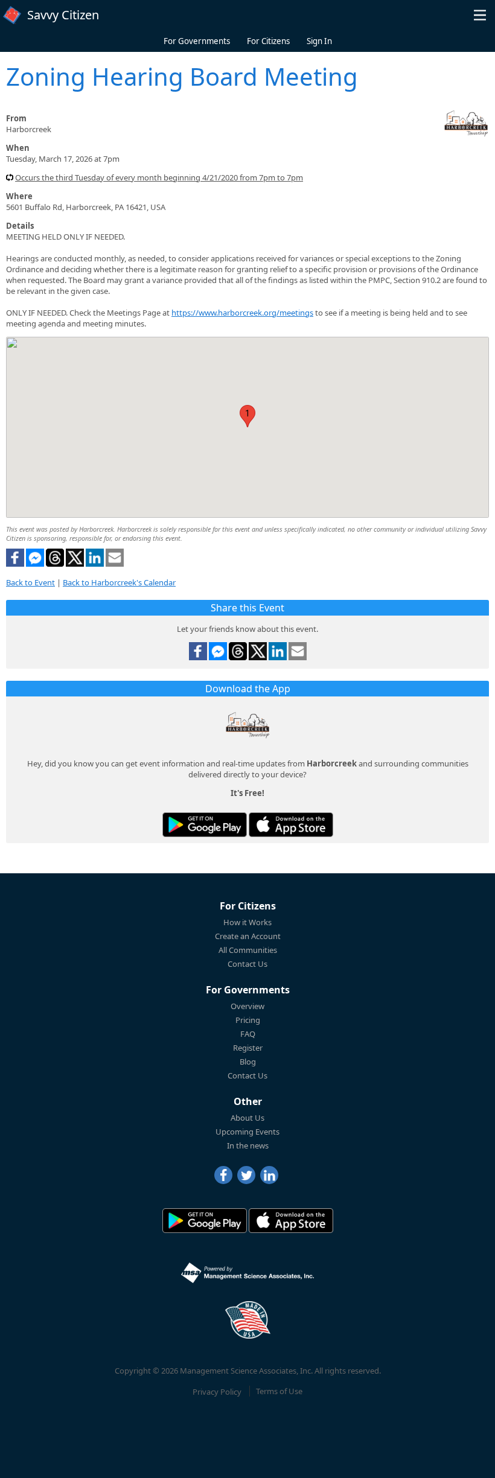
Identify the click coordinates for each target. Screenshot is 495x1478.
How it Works (247, 922)
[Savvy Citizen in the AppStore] (291, 824)
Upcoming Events (247, 1131)
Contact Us (247, 963)
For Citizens (268, 41)
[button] (480, 15)
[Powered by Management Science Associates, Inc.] (247, 1273)
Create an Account (248, 936)
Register (248, 1047)
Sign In (319, 41)
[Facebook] (223, 1175)
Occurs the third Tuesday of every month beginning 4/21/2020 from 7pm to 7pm (159, 177)
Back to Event (30, 582)
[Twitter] (246, 1175)
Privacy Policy (217, 1391)
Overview (247, 1006)
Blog (248, 1061)
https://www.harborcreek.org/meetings (242, 312)
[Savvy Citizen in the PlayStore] (204, 824)
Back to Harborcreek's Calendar (119, 582)
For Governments (197, 41)
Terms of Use (279, 1391)
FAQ (247, 1033)
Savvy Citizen (63, 15)
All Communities (248, 949)
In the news (248, 1145)
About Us (247, 1117)
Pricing (247, 1020)
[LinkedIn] (269, 1175)
